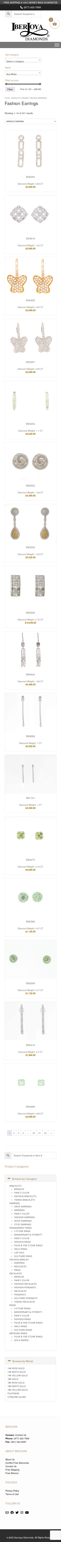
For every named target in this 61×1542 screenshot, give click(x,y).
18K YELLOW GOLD (18, 1389)
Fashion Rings (22, 1241)
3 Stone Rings (22, 1231)
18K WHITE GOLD (17, 1386)
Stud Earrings (22, 1224)
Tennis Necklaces (24, 1301)
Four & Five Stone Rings (28, 1245)
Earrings (14, 1203)
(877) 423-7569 (32, 7)
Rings (17, 1269)
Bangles (19, 1189)
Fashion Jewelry (19, 1259)
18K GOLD (13, 1379)
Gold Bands (21, 1340)
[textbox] (23, 61)
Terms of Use (12, 1494)
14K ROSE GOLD (16, 1368)
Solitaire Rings (23, 1256)
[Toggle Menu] (56, 44)
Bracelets (15, 1185)
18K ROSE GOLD (16, 1382)
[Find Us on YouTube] (27, 1512)
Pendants (20, 1294)
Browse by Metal (23, 1361)
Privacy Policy (12, 1490)
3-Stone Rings (22, 1308)
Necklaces (20, 1266)
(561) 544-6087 (18, 1441)
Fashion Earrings (24, 1217)
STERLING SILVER (17, 1396)
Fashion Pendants (25, 1287)
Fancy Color (21, 1192)
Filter (10, 89)
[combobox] (23, 60)
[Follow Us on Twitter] (17, 1512)
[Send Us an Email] (7, 1512)
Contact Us (20, 1435)
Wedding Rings (18, 1333)
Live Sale (19, 1252)
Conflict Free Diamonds (17, 1462)
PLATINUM (13, 1393)
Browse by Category (24, 1179)
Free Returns (12, 1473)
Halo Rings (20, 1248)
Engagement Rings (20, 1227)
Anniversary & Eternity (28, 1234)
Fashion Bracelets (25, 1196)
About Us (10, 1459)
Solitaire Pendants (26, 1298)
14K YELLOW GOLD (18, 1375)
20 (34, 1133)
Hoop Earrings (23, 1220)
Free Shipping (12, 1469)
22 (45, 1133)
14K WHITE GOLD (17, 1371)
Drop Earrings (23, 1206)
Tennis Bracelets (24, 1199)
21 (39, 1133)
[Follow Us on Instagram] (21, 1512)
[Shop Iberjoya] (30, 32)
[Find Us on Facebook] (12, 1512)
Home (7, 98)
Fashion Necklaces (25, 1283)
